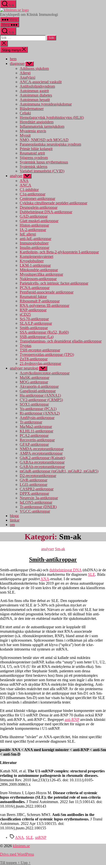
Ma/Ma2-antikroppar (36, 426)
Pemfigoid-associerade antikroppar (46, 292)
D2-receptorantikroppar (38, 475)
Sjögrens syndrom (34, 158)
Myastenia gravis (33, 131)
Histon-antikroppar (34, 225)
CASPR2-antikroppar (36, 489)
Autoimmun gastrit (34, 91)
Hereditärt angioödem (36, 122)
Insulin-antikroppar (34, 247)
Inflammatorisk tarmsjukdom (42, 126)
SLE (91, 574)
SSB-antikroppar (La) (36, 337)
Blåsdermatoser (32, 108)
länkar (14, 520)
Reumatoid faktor (33, 296)
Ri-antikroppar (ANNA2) (40, 413)
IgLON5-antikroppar (36, 502)
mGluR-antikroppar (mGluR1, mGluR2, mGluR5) (59, 471)
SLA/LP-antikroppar (36, 323)
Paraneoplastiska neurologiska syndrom (50, 144)
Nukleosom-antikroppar (38, 279)
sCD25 (25, 314)
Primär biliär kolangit (36, 149)
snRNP (40, 837)
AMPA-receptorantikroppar (41, 453)
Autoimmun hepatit (35, 100)
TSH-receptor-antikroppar (40, 350)
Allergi (25, 73)
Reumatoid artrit (32, 153)
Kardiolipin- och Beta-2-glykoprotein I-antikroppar (59, 252)
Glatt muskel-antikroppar (39, 221)
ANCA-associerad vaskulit (41, 82)
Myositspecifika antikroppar (41, 274)
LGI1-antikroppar (33, 484)
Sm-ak (60, 549)
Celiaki (25, 113)
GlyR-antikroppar (33, 480)
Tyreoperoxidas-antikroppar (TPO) (47, 354)
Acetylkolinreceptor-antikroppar (45, 373)
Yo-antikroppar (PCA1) (38, 409)
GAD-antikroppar (34, 216)
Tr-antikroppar (31, 422)
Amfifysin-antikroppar (37, 418)
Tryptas (25, 345)
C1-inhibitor (29, 189)
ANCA (25, 185)
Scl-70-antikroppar (34, 319)
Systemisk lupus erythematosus (44, 162)
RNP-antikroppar (33, 310)
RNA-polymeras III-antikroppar (44, 305)
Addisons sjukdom (34, 68)
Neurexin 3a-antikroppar (39, 498)
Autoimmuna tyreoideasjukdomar (46, 104)
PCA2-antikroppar (34, 435)
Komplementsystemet (36, 256)
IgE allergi (28, 234)
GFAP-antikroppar (34, 444)
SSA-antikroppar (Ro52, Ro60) (44, 332)
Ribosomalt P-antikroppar (40, 301)
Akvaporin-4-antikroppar (39, 386)
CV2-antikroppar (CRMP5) (41, 400)
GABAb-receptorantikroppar (42, 467)
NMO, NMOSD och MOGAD (44, 140)
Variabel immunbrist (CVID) (42, 171)
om (12, 525)
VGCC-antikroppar (35, 511)
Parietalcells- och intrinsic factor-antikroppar (54, 283)
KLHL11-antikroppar (36, 431)
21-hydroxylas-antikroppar (40, 363)
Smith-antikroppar (34, 328)
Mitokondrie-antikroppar (39, 270)
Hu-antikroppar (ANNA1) (40, 395)
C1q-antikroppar (32, 194)
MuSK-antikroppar (34, 377)
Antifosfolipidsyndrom (37, 86)
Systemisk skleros (33, 166)
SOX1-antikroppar (34, 404)
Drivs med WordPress (17, 854)
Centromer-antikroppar (37, 198)
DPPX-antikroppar (34, 493)
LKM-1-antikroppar (35, 265)
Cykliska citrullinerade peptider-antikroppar (53, 203)
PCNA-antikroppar (35, 288)
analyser (16, 176)
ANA (24, 181)
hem (13, 59)
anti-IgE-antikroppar (35, 238)
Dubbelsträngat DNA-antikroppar (46, 212)
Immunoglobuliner (34, 243)
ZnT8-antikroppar (34, 359)
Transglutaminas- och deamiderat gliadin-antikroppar (61, 341)
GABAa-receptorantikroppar (42, 462)
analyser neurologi (24, 368)
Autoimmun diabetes (36, 95)
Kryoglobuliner (32, 261)
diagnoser (17, 63)
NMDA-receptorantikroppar (42, 449)
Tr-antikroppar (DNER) (38, 507)
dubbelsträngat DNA (65, 570)
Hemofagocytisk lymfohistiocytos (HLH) (52, 117)
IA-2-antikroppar (33, 230)
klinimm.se (21, 846)
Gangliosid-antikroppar (38, 391)
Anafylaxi (27, 77)
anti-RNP (72, 719)
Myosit (25, 135)
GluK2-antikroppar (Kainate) (42, 458)
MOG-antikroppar (34, 382)
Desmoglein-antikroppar (38, 207)
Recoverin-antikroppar (37, 440)
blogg (14, 516)
